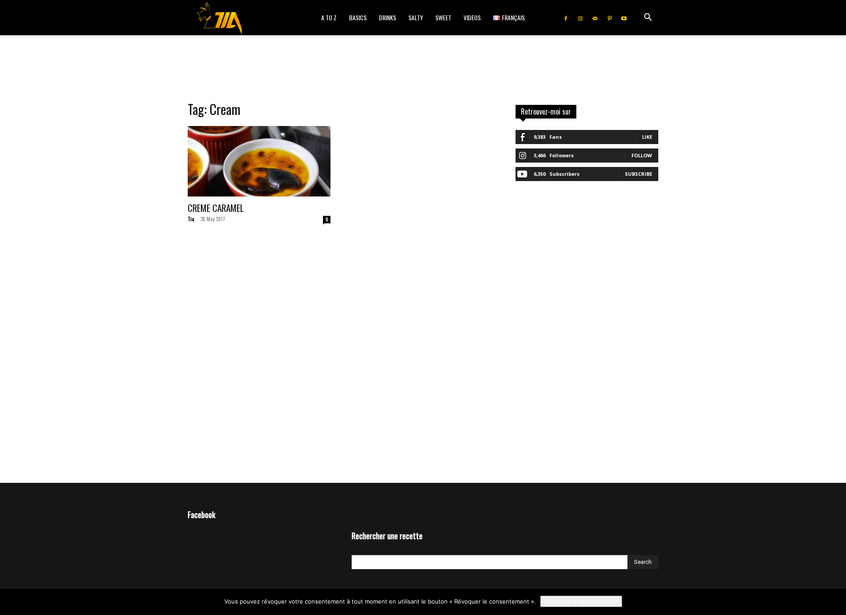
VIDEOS (472, 17)
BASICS (358, 17)
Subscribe (638, 173)
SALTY (415, 17)
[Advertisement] (423, 65)
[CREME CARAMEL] (259, 161)
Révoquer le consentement (581, 601)
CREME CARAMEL (216, 208)
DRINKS (387, 17)
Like (647, 136)
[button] (647, 18)
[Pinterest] (609, 17)
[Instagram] (580, 17)
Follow (641, 155)
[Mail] (594, 17)
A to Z (329, 17)
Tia (191, 218)
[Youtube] (624, 17)
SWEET (443, 17)
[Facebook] (565, 17)
